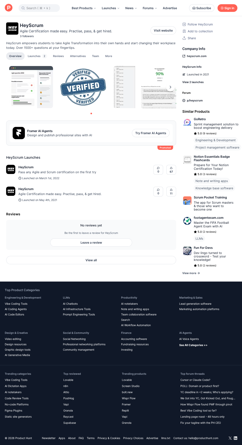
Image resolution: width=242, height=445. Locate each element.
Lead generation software (195, 303)
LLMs (199, 238)
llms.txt (165, 438)
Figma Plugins (13, 410)
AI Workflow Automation (136, 325)
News (129, 8)
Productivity (129, 297)
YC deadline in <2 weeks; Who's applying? (206, 392)
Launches (109, 8)
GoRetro (200, 119)
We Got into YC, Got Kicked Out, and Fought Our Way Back (207, 399)
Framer (126, 404)
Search (125, 319)
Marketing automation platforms (199, 309)
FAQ (81, 438)
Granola (68, 410)
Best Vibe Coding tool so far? (198, 410)
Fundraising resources (135, 344)
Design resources (15, 344)
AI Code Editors (14, 314)
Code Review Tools (17, 398)
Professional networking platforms (84, 344)
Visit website (163, 30)
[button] (108, 56)
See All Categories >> (193, 345)
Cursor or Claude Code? (195, 379)
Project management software (217, 147)
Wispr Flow (128, 398)
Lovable (68, 379)
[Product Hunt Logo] (8, 8)
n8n (65, 386)
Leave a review (91, 242)
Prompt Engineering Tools (79, 314)
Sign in (229, 8)
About (72, 438)
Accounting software (134, 338)
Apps (62, 438)
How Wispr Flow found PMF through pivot (206, 404)
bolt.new (127, 392)
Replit (125, 410)
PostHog (68, 398)
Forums (148, 8)
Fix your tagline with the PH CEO (200, 422)
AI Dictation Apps (15, 386)
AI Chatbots (70, 303)
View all (91, 260)
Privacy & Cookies (109, 438)
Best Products (82, 8)
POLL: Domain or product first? (199, 386)
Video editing (13, 338)
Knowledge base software (214, 188)
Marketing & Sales (191, 297)
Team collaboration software (138, 314)
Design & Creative (16, 332)
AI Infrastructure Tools (76, 309)
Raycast (68, 416)
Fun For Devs (203, 248)
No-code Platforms (17, 404)
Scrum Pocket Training (210, 197)
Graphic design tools (17, 349)
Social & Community (76, 332)
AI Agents (185, 332)
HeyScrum (25, 167)
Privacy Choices (133, 438)
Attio (66, 392)
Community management (78, 349)
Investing (127, 349)
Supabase (69, 422)
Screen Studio (130, 386)
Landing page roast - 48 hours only (202, 416)
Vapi (66, 404)
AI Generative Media (17, 355)
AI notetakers (129, 303)
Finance (126, 332)
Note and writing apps (212, 181)
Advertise (170, 8)
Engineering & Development (216, 140)
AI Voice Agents (189, 338)
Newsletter (48, 438)
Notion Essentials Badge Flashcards (212, 158)
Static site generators (18, 416)
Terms (91, 438)
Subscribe (203, 8)
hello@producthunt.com (203, 438)
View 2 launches (193, 82)
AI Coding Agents (16, 309)
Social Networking (74, 338)
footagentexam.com (208, 218)
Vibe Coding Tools (16, 303)
